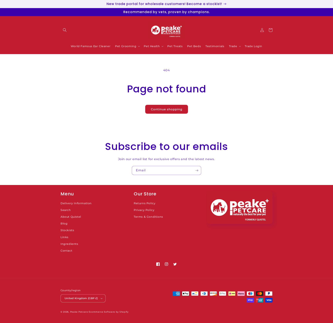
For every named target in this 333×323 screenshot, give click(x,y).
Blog (64, 223)
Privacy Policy (144, 210)
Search (66, 210)
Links (64, 237)
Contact (66, 250)
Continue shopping (166, 109)
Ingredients (69, 244)
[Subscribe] (197, 170)
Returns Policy (144, 203)
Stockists (67, 230)
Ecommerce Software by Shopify (108, 311)
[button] (65, 30)
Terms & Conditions (148, 216)
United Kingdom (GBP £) (81, 298)
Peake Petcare (79, 311)
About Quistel (71, 216)
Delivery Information (76, 203)
